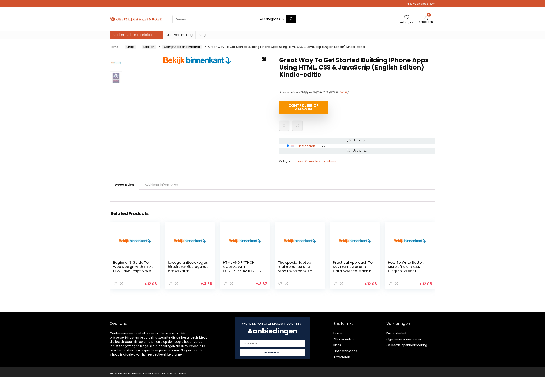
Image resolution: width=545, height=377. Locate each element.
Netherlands (306, 146)
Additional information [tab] (161, 184)
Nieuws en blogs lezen (421, 4)
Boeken (148, 47)
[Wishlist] (406, 17)
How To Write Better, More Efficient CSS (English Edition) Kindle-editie (406, 269)
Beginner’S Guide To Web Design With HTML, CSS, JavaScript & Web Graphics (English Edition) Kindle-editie (133, 271)
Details (343, 92)
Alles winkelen (343, 339)
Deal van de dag (179, 34)
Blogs (202, 34)
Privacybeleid (396, 333)
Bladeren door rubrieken (132, 34)
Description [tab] (124, 184)
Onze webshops (345, 351)
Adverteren (341, 357)
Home (114, 47)
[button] (264, 59)
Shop (130, 47)
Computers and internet (182, 47)
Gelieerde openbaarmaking (406, 345)
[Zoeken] (291, 19)
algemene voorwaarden (404, 339)
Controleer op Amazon (303, 107)
